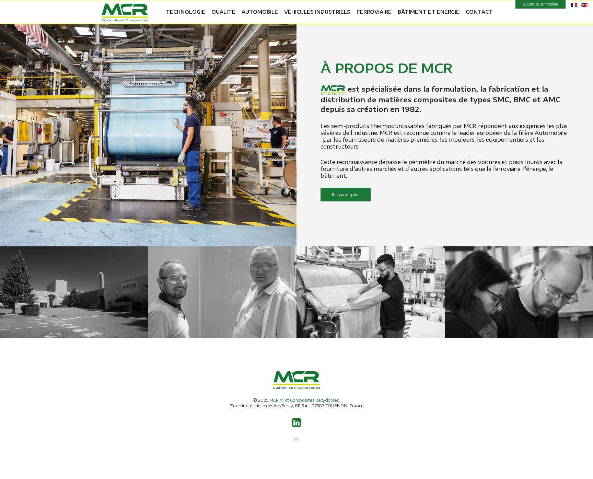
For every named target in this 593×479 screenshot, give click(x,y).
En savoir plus (345, 194)
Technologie (185, 12)
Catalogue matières (542, 4)
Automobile (260, 12)
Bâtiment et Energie (429, 12)
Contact (479, 12)
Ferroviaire (374, 12)
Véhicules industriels (317, 12)
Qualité (223, 12)
